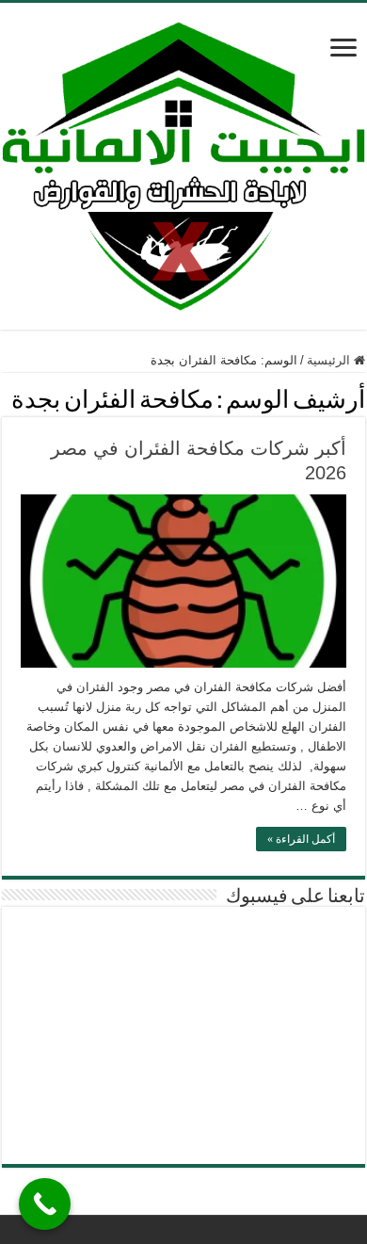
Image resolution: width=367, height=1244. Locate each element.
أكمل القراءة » (301, 839)
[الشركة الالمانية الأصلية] (183, 163)
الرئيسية (330, 360)
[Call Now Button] (45, 1204)
